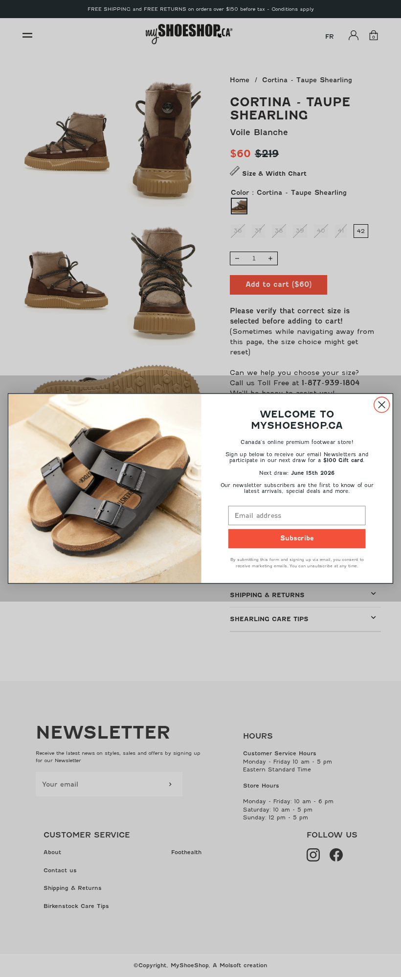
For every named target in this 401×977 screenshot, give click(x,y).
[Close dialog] (382, 405)
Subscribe (297, 538)
